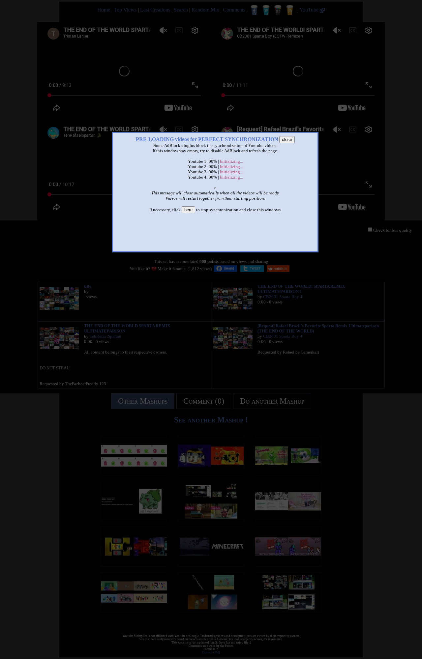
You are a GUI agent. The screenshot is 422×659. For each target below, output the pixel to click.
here (188, 209)
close (287, 139)
